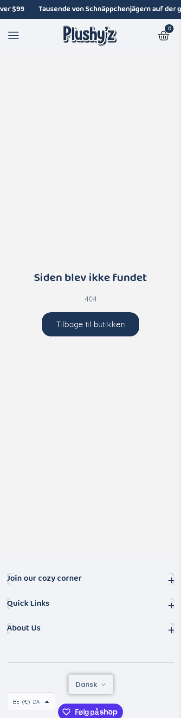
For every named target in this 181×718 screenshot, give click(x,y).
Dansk (87, 684)
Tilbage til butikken (90, 324)
